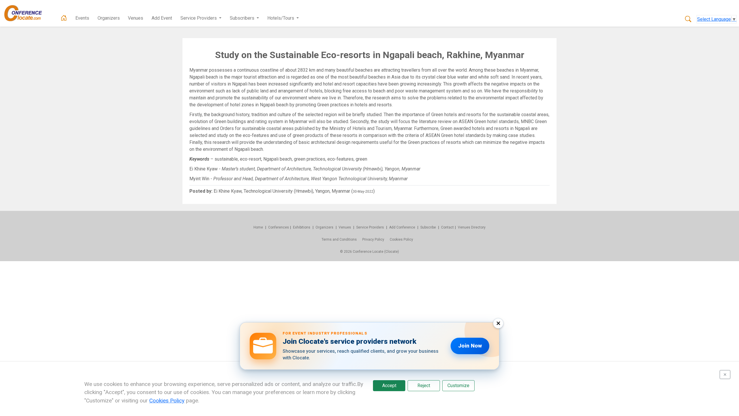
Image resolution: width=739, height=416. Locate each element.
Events (82, 18)
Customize (458, 385)
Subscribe (428, 227)
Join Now (470, 345)
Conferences (278, 227)
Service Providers (370, 227)
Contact (447, 227)
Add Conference (402, 227)
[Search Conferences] (688, 19)
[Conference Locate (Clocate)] (26, 13)
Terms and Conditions (339, 239)
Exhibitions (301, 227)
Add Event (162, 18)
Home (258, 227)
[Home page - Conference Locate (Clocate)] (64, 18)
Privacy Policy (373, 239)
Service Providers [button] (199, 18)
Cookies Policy (401, 239)
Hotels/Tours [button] (281, 18)
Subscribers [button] (242, 18)
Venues (135, 18)
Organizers (109, 18)
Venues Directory (472, 227)
